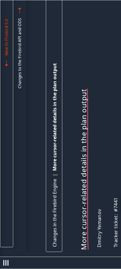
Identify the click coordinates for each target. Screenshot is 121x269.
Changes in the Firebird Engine (54, 213)
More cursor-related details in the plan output (54, 117)
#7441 (115, 205)
